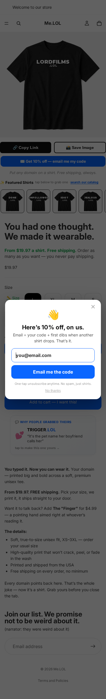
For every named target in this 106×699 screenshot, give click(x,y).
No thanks (53, 391)
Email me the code (53, 372)
